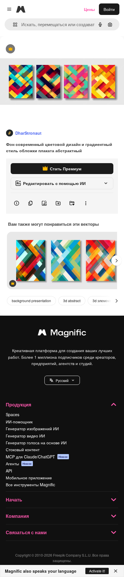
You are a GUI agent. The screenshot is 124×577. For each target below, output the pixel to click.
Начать (14, 499)
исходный (38, 49)
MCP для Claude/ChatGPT (37, 457)
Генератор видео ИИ (25, 436)
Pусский (62, 380)
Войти (109, 9)
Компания (17, 516)
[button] (62, 380)
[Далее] (116, 260)
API (9, 471)
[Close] (115, 571)
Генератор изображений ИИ (32, 428)
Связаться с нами (26, 532)
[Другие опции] (85, 203)
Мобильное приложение (29, 477)
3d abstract (71, 300)
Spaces (12, 414)
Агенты (19, 463)
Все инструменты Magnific (30, 484)
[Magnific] (62, 333)
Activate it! (97, 570)
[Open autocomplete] (13, 24)
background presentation (31, 300)
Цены (89, 9)
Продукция (18, 404)
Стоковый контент (23, 449)
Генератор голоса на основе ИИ (36, 442)
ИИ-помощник (19, 421)
